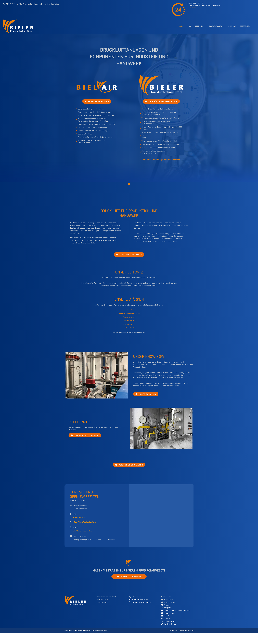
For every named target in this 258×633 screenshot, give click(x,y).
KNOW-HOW (232, 26)
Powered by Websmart (99, 630)
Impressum (174, 630)
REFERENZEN (245, 26)
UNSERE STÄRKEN (215, 26)
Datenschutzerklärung (186, 630)
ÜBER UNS (199, 26)
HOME (181, 26)
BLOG (189, 26)
